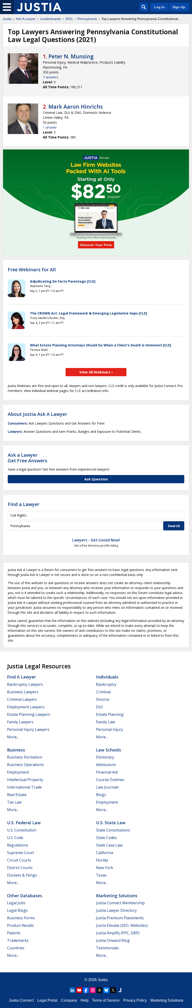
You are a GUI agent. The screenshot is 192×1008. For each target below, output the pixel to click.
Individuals (107, 677)
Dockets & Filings (22, 875)
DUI (99, 706)
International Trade (24, 787)
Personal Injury (109, 729)
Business (16, 750)
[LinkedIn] (72, 990)
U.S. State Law (111, 822)
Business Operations (25, 764)
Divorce (102, 699)
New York (104, 867)
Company (69, 1000)
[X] (113, 990)
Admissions (106, 764)
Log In (159, 7)
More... (13, 737)
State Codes (106, 837)
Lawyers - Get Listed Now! (96, 540)
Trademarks (18, 940)
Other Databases (24, 895)
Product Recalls (20, 925)
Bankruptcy (106, 684)
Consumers (17, 423)
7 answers (50, 77)
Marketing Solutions (116, 895)
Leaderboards (50, 19)
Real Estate (16, 794)
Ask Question (96, 479)
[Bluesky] (106, 990)
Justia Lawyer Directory (116, 910)
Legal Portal (47, 1000)
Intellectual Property (25, 779)
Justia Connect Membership (120, 902)
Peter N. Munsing (71, 56)
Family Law (105, 721)
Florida (102, 860)
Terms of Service (106, 1000)
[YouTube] (79, 990)
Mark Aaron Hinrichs (75, 106)
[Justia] (39, 7)
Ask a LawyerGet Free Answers (27, 458)
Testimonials (107, 948)
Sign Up (179, 7)
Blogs (101, 794)
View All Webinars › (96, 372)
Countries (15, 948)
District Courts (20, 867)
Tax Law (14, 802)
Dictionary (105, 757)
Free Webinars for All (32, 269)
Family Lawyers (20, 721)
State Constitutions (113, 830)
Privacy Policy (135, 1000)
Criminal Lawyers (22, 699)
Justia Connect (21, 1000)
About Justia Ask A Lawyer (37, 414)
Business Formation (24, 757)
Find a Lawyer (23, 504)
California (104, 852)
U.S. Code (15, 837)
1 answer (50, 127)
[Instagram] (93, 990)
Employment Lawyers (25, 706)
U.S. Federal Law (24, 822)
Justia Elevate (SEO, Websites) (122, 925)
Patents (14, 932)
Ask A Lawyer (26, 19)
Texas (101, 875)
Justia (7, 19)
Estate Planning (110, 714)
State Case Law (109, 845)
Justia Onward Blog (113, 940)
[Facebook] (86, 990)
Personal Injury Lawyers (28, 729)
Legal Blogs (17, 910)
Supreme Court (20, 852)
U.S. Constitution (21, 830)
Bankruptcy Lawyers (25, 684)
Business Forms (21, 917)
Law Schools (108, 750)
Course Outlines (110, 779)
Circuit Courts (19, 860)
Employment (18, 772)
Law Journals (107, 787)
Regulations (17, 845)
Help (85, 1000)
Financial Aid (107, 772)
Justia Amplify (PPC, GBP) (118, 932)
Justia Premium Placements (120, 917)
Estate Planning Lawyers (28, 714)
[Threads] (99, 990)
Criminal (103, 691)
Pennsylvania (87, 19)
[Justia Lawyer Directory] (120, 990)
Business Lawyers (22, 691)
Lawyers (15, 431)
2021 (69, 19)
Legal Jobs (16, 902)
